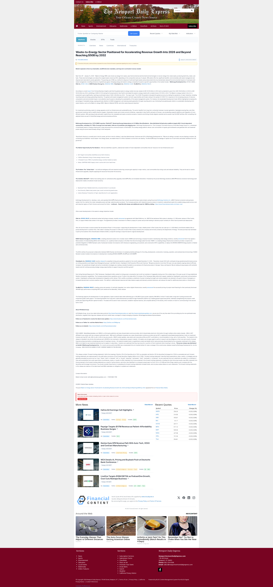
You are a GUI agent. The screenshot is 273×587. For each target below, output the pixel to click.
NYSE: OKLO (84, 84)
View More (148, 405)
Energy (124, 419)
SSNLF (139, 485)
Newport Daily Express (94, 579)
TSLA (143, 485)
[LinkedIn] (189, 500)
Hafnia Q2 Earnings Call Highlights (117, 410)
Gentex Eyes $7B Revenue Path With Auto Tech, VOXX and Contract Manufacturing (125, 444)
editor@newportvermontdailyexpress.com (178, 565)
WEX (148, 469)
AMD (157, 417)
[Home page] (135, 10)
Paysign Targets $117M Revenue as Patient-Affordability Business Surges (126, 427)
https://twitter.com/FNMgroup (111, 322)
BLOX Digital (185, 579)
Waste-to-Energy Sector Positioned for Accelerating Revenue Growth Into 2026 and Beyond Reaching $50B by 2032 (113, 387)
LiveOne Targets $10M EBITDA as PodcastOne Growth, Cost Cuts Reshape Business (125, 477)
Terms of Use (123, 579)
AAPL (157, 414)
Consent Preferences (83, 586)
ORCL (157, 436)
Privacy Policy (142, 501)
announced (122, 218)
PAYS (118, 436)
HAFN (134, 419)
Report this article (82, 398)
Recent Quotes (155, 33)
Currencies (110, 46)
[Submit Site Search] (192, 10)
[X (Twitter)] (179, 500)
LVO (135, 485)
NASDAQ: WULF (146, 84)
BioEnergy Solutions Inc (164, 200)
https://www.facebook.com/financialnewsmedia (123, 319)
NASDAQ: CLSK (128, 84)
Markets (81, 40)
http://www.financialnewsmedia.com (118, 313)
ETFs (103, 40)
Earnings (118, 419)
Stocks (93, 40)
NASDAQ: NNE (109, 84)
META (157, 427)
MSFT (157, 430)
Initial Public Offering (121, 452)
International (121, 46)
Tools (112, 40)
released (102, 261)
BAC (157, 421)
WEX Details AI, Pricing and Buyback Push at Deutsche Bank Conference (125, 461)
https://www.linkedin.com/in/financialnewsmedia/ (102, 326)
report (89, 91)
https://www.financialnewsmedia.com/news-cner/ (169, 204)
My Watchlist (173, 33)
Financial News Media (162, 387)
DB (145, 469)
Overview (92, 46)
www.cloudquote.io (148, 497)
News (101, 46)
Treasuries (133, 46)
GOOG (158, 424)
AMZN (158, 411)
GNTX (135, 452)
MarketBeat (106, 419)
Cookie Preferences (92, 582)
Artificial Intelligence (121, 469)
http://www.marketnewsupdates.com (141, 313)
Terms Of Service (155, 501)
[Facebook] (184, 500)
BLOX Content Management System (167, 579)
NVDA (157, 433)
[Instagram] (194, 500)
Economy (130, 469)
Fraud (135, 469)
